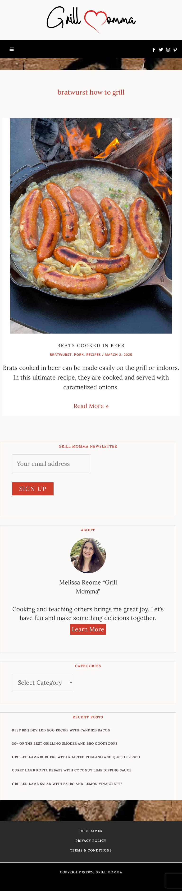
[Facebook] (154, 50)
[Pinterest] (175, 50)
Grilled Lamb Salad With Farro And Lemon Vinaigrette (67, 784)
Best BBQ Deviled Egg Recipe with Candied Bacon (61, 730)
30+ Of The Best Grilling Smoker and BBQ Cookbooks (65, 744)
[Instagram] (168, 50)
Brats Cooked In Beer (91, 345)
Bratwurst (61, 354)
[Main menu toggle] (11, 49)
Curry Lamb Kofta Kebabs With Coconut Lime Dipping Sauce (72, 770)
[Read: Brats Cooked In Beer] (91, 225)
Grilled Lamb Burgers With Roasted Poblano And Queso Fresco (76, 757)
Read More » (91, 405)
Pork (79, 354)
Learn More (88, 629)
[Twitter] (161, 50)
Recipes (93, 354)
